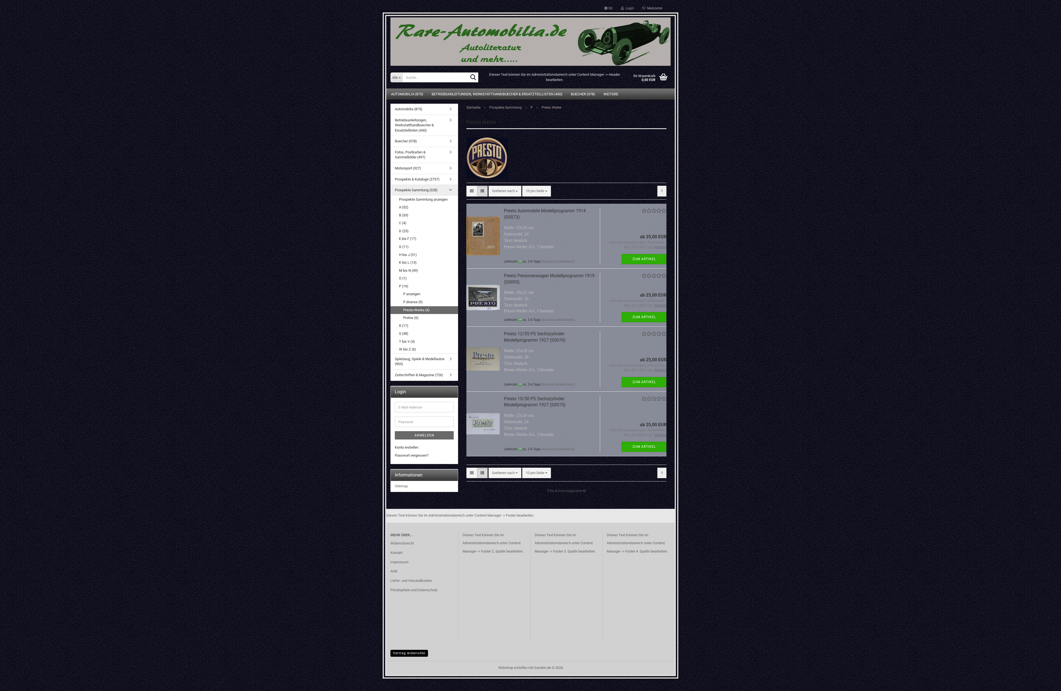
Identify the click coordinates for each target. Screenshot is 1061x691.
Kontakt (396, 553)
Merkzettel (653, 8)
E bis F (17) (407, 239)
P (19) (403, 286)
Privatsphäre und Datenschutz (413, 590)
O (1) (403, 278)
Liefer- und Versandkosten (411, 581)
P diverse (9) (413, 302)
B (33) (403, 215)
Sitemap (401, 486)
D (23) (404, 231)
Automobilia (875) (407, 94)
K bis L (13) (408, 262)
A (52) (403, 207)
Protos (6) (411, 318)
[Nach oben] (1046, 682)
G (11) (404, 247)
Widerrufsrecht (402, 543)
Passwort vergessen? (412, 455)
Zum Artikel (644, 259)
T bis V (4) (407, 341)
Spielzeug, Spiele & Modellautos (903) (420, 361)
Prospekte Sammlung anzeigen (423, 199)
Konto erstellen (406, 447)
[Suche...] (473, 78)
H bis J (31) (408, 255)
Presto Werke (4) (416, 310)
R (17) (403, 326)
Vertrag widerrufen (409, 653)
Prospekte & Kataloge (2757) (417, 179)
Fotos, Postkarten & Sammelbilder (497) (410, 154)
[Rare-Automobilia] (530, 39)
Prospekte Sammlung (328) (416, 190)
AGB (393, 571)
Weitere (610, 94)
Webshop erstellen (512, 668)
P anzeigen (411, 294)
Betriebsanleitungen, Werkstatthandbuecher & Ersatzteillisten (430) (497, 94)
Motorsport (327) (408, 168)
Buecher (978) (583, 94)
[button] (608, 8)
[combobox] (505, 191)
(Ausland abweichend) (558, 261)
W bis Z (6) (407, 349)
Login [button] (629, 8)
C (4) (402, 223)
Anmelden (424, 435)
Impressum (399, 562)
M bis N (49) (408, 270)
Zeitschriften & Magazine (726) (419, 375)
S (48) (403, 333)
